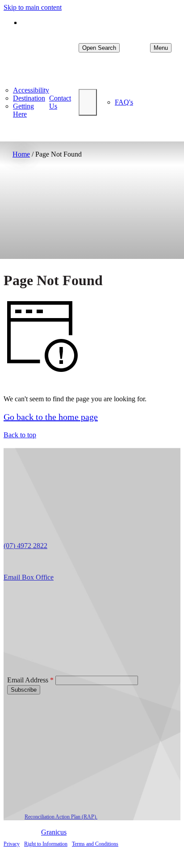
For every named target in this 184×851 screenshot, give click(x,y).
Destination (29, 98)
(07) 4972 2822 (25, 545)
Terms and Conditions (95, 844)
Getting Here (23, 110)
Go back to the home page (51, 417)
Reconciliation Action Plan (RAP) (60, 817)
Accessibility (31, 90)
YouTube (59, 593)
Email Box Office (29, 577)
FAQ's (124, 102)
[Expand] (88, 102)
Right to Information (45, 844)
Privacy (12, 844)
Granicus (54, 832)
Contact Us (60, 102)
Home (21, 154)
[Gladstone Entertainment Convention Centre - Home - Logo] (46, 47)
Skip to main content (33, 7)
